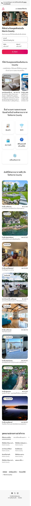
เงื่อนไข (20, 498)
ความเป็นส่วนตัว (12, 498)
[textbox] (8, 46)
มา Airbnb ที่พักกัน (21, 9)
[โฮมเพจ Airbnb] (3, 8)
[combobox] (14, 40)
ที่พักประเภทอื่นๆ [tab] (6, 437)
